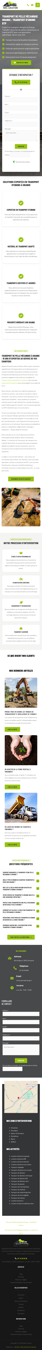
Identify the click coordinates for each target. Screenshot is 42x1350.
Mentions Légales (21, 1280)
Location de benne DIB (18, 1159)
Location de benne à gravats (20, 1156)
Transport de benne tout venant (21, 1170)
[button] (28, 5)
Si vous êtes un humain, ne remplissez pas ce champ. (20, 1065)
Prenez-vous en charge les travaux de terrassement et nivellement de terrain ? (21, 713)
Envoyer (21, 146)
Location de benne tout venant (21, 1164)
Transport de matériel (18, 1189)
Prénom (8, 96)
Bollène (13, 1142)
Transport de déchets (18, 1173)
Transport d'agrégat (17, 1167)
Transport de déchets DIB (19, 1178)
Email (7, 112)
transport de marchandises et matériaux (15, 380)
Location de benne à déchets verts (22, 1203)
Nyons (13, 1139)
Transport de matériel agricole (21, 1192)
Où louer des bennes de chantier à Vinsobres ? (18, 828)
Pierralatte (14, 1131)
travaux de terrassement (10, 383)
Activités (21, 1277)
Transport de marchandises (20, 1187)
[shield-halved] (14, 161)
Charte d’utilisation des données (21, 1282)
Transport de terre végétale (20, 1195)
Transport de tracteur (18, 1198)
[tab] (21, 873)
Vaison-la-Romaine (17, 1133)
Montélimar (14, 1136)
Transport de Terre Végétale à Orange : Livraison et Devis (21, 1230)
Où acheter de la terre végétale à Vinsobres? (18, 770)
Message (8, 129)
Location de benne (17, 1201)
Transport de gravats (18, 1184)
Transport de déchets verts (20, 1181)
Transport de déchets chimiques (21, 1176)
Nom (7, 104)
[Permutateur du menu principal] (37, 5)
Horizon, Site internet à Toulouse (25, 1347)
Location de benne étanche (20, 1162)
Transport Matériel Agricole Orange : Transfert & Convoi (21, 1222)
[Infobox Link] (21, 959)
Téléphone (8, 121)
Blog (21, 1274)
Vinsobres (14, 1128)
